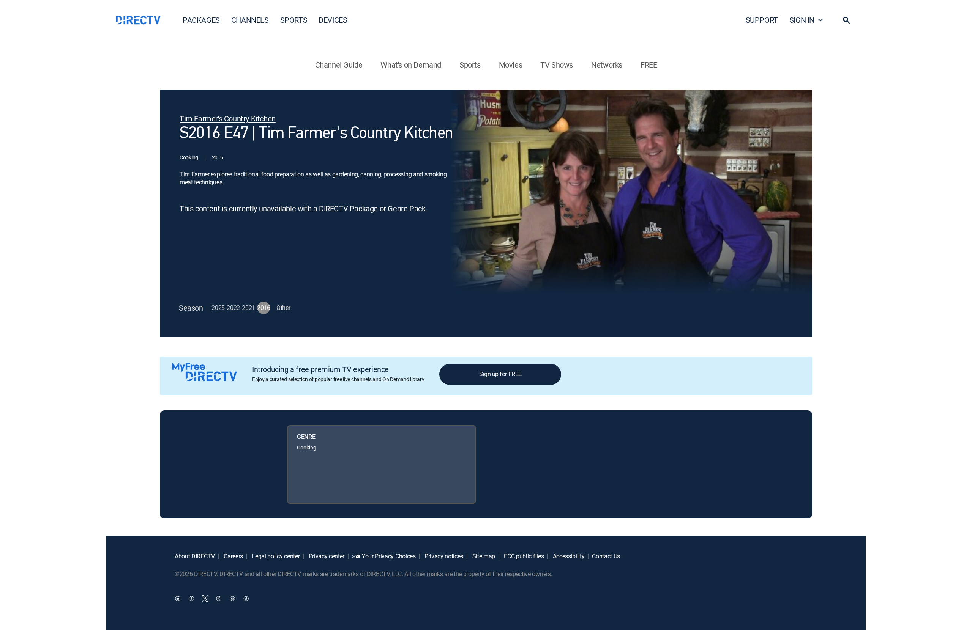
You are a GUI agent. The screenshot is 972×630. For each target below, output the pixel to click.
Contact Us (606, 556)
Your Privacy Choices (389, 556)
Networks (606, 65)
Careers (232, 556)
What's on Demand (410, 65)
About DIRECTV (195, 556)
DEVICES (333, 20)
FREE (649, 65)
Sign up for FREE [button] (500, 374)
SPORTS (294, 20)
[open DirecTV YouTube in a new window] (232, 598)
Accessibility (568, 556)
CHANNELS (250, 20)
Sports (470, 65)
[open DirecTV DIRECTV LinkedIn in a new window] (178, 598)
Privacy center (325, 556)
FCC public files (523, 556)
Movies (510, 65)
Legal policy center (275, 556)
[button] (846, 20)
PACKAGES (201, 20)
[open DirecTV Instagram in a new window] (219, 598)
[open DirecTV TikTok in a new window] (246, 598)
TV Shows (556, 65)
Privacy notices (443, 556)
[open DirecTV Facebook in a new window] (191, 598)
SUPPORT (762, 20)
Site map (483, 556)
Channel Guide (339, 65)
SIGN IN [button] (801, 20)
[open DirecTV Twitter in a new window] (205, 598)
